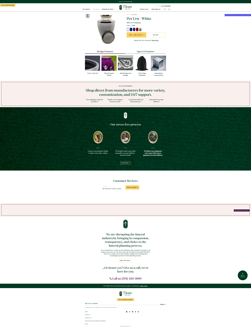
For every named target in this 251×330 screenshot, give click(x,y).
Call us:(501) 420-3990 (127, 278)
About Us (87, 314)
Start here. (155, 40)
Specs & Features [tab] (145, 51)
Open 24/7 (121, 1)
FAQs (86, 311)
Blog (86, 324)
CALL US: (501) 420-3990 (7, 5)
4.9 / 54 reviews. (166, 6)
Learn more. (144, 286)
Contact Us (88, 317)
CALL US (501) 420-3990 (125, 299)
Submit (162, 304)
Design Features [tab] (105, 51)
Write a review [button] (132, 187)
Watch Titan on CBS (128, 1)
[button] (86, 9)
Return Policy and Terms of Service (95, 320)
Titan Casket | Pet (127, 326)
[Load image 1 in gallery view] (87, 15)
